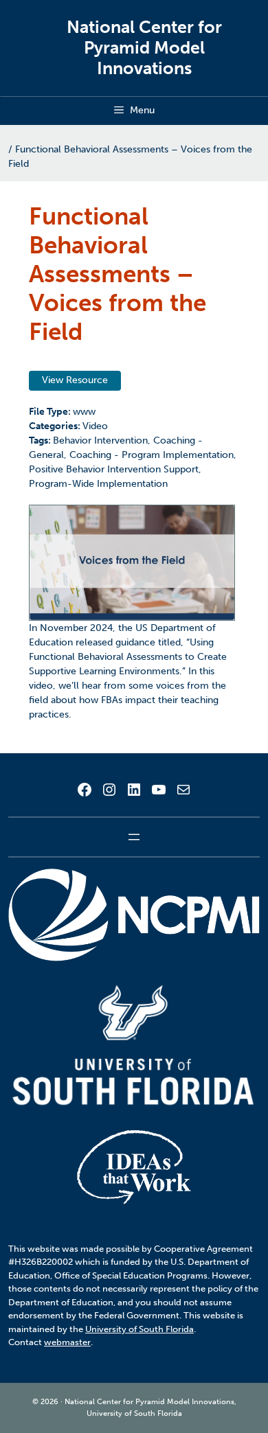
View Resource (75, 380)
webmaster (67, 1342)
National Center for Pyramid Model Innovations (144, 47)
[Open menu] (134, 837)
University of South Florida (139, 1329)
